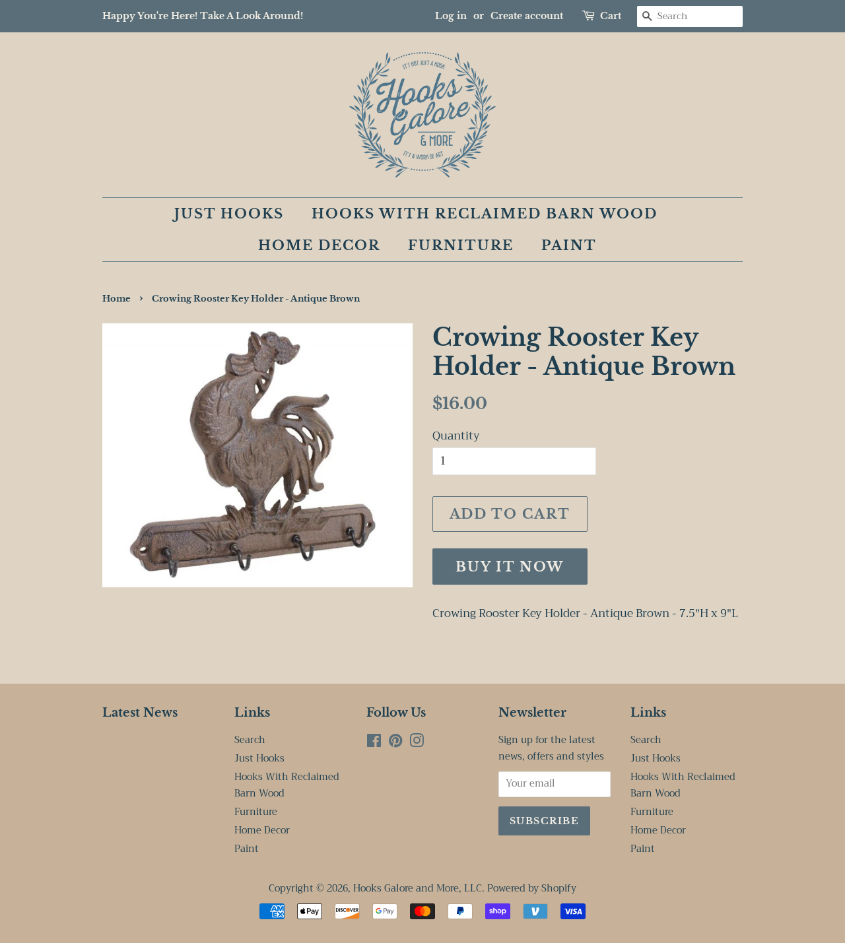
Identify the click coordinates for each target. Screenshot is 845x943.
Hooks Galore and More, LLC (417, 888)
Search (249, 740)
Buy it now (510, 567)
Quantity (456, 436)
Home (116, 299)
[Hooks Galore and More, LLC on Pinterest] (395, 743)
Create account (526, 16)
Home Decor (319, 245)
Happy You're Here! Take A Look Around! (202, 16)
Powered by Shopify (531, 888)
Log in (451, 16)
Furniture (461, 245)
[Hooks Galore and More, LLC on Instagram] (416, 743)
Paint (569, 245)
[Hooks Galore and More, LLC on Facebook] (374, 743)
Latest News (140, 712)
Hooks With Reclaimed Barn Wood (485, 214)
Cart (610, 16)
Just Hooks (229, 214)
